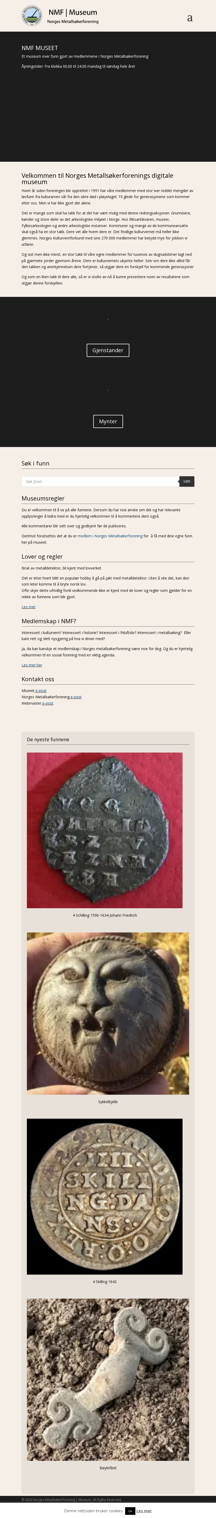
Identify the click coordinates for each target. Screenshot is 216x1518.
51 (77, 131)
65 (140, 131)
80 (59, 138)
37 (185, 125)
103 (162, 138)
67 (149, 131)
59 (113, 131)
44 (46, 131)
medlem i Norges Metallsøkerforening (110, 535)
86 (86, 138)
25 (131, 125)
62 (127, 131)
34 (172, 125)
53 (86, 131)
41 (33, 131)
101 (153, 138)
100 (148, 138)
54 (91, 131)
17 (95, 125)
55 (95, 131)
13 (77, 125)
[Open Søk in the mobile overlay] (108, 481)
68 (154, 131)
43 (42, 131)
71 (167, 131)
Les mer (29, 606)
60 (118, 131)
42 (37, 131)
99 (144, 138)
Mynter (108, 421)
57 (104, 131)
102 (157, 138)
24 (127, 125)
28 (145, 125)
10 (64, 125)
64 (136, 131)
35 (176, 125)
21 (113, 125)
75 (185, 131)
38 (189, 125)
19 (104, 125)
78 (50, 138)
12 (73, 125)
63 (131, 131)
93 (117, 138)
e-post (41, 690)
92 (113, 138)
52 (82, 131)
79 (54, 138)
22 (118, 125)
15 (86, 125)
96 (130, 138)
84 (77, 138)
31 (158, 125)
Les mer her (32, 664)
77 (45, 138)
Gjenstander (108, 350)
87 (90, 138)
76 (189, 131)
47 (60, 131)
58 (109, 131)
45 (51, 131)
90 (104, 138)
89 (99, 138)
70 (163, 131)
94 (121, 138)
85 (81, 138)
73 (176, 131)
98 (139, 138)
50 (73, 131)
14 (82, 125)
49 (69, 131)
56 (100, 131)
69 (158, 131)
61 (122, 131)
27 (140, 125)
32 (163, 125)
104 (166, 138)
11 (69, 125)
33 (167, 125)
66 (145, 131)
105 (171, 138)
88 (95, 138)
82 (68, 138)
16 (91, 125)
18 (100, 125)
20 (109, 125)
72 (172, 131)
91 (108, 138)
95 (126, 138)
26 (136, 125)
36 (180, 125)
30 (154, 125)
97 (135, 138)
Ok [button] (130, 1511)
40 (28, 131)
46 (55, 131)
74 (180, 131)
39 (24, 131)
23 (122, 125)
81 (63, 138)
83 (72, 138)
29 (149, 125)
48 (64, 131)
